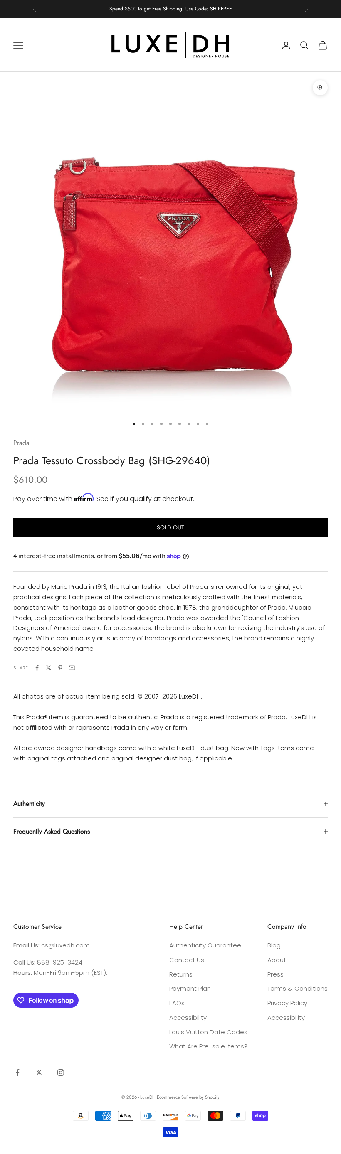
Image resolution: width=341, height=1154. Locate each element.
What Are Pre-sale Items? (208, 1046)
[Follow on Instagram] (61, 1072)
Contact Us (186, 959)
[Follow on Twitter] (39, 1072)
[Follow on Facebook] (17, 1072)
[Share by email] (72, 667)
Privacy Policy (287, 1003)
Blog (274, 945)
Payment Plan (190, 988)
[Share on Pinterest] (60, 667)
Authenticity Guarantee (205, 945)
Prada (21, 443)
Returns (181, 974)
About (276, 959)
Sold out (170, 527)
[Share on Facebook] (37, 667)
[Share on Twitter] (48, 667)
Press (275, 974)
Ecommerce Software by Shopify (188, 1097)
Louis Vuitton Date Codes (208, 1032)
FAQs (177, 1003)
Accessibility (188, 1017)
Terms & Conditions (297, 988)
